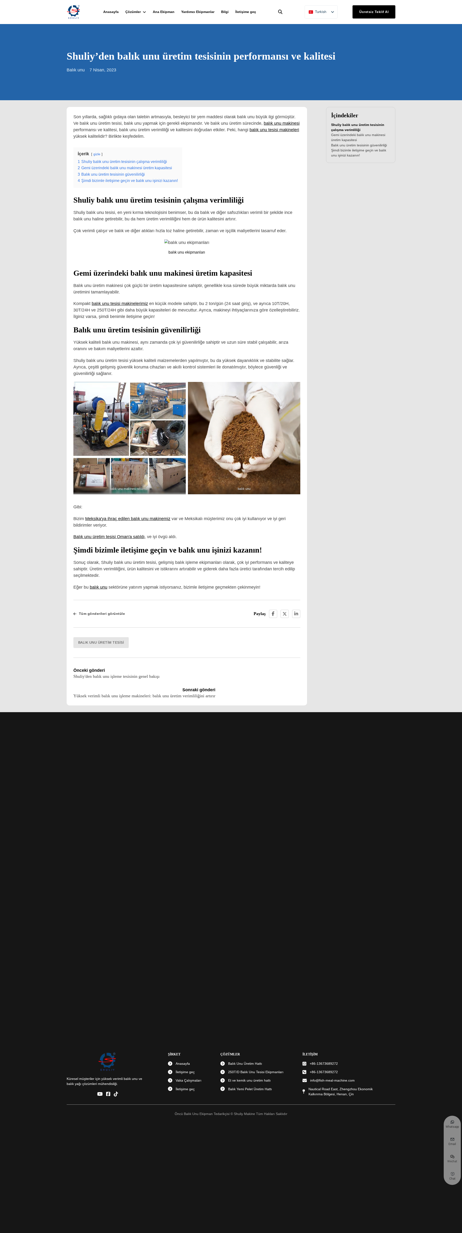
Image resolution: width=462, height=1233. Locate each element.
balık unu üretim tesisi (101, 642)
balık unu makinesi (282, 123)
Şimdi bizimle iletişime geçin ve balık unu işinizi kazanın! (358, 152)
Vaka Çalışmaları (188, 1080)
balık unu (98, 587)
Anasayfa (111, 12)
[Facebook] (273, 614)
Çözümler (133, 12)
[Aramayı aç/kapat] (280, 12)
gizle (96, 154)
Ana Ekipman (163, 12)
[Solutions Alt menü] (144, 12)
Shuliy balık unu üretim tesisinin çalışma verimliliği (357, 127)
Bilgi (225, 12)
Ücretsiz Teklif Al (374, 12)
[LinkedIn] (296, 614)
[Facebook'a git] (108, 1094)
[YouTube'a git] (100, 1094)
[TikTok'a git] (116, 1094)
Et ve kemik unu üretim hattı (249, 1080)
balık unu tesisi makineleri (274, 129)
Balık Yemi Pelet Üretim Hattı (250, 1089)
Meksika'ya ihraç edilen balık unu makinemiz (127, 518)
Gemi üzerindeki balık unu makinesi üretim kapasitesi (358, 137)
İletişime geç (245, 12)
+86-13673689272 (324, 1063)
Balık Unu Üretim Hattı (245, 1063)
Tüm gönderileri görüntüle (102, 614)
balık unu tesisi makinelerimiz (120, 303)
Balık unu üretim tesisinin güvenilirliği (359, 145)
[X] (285, 614)
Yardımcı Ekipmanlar (197, 12)
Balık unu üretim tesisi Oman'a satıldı (109, 536)
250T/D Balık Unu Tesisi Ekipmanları (255, 1072)
